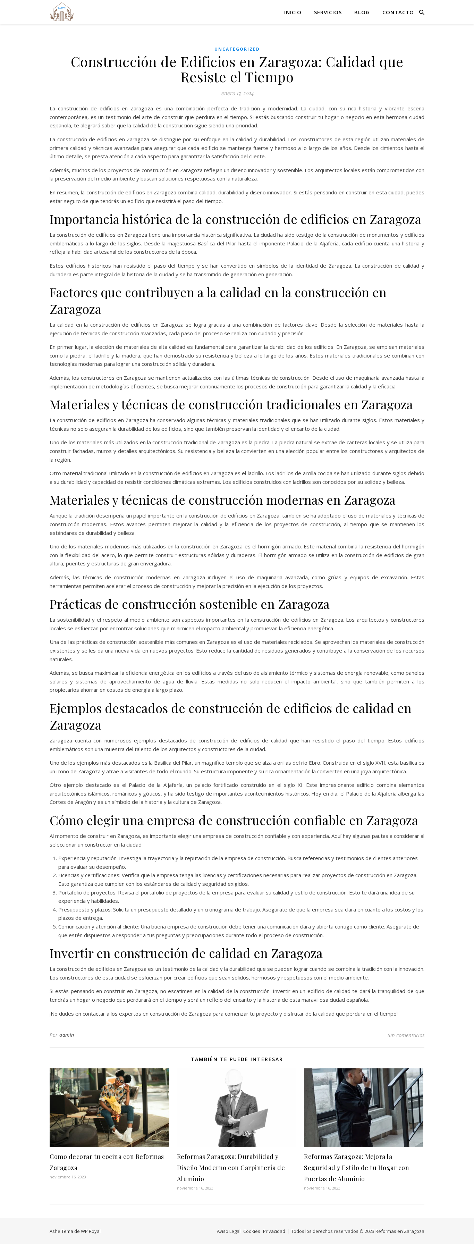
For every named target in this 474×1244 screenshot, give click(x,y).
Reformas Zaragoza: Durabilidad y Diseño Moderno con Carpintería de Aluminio (231, 1167)
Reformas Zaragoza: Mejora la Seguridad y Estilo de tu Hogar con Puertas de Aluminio (356, 1167)
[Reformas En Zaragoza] (62, 12)
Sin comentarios (406, 1035)
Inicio (293, 12)
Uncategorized (237, 49)
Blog (362, 12)
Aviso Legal (228, 1231)
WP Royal (91, 1231)
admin (66, 1035)
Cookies (251, 1231)
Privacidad (274, 1231)
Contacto (398, 12)
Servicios (328, 12)
